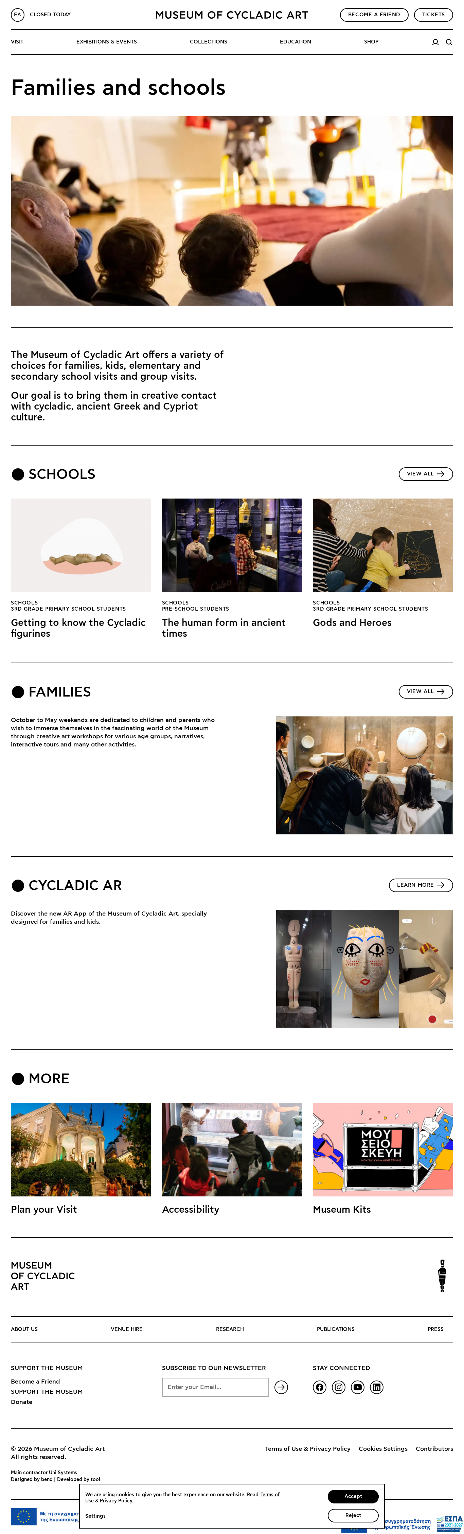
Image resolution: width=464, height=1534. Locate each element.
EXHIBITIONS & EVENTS (106, 41)
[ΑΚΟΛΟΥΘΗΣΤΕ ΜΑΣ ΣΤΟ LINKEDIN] (376, 1387)
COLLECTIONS (208, 41)
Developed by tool (78, 1479)
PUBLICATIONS (336, 1329)
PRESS (436, 1329)
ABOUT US (24, 1329)
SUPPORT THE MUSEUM (47, 1392)
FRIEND (374, 14)
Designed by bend (32, 1479)
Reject (353, 1515)
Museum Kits (342, 1210)
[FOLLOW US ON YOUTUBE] (357, 1387)
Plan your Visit (44, 1210)
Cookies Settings (383, 1449)
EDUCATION (295, 41)
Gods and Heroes (352, 623)
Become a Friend (35, 1382)
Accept (353, 1496)
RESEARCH (230, 1329)
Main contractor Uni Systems (44, 1472)
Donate (21, 1402)
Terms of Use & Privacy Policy (308, 1449)
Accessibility (190, 1210)
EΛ (17, 14)
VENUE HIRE (127, 1329)
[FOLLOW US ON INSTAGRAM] (338, 1387)
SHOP (371, 41)
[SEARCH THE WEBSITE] (449, 42)
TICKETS (433, 14)
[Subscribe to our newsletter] (281, 1387)
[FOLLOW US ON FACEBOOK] (319, 1387)
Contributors (434, 1449)
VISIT (17, 41)
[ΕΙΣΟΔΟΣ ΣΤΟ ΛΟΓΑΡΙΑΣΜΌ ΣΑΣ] (435, 42)
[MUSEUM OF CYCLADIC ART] (232, 15)
